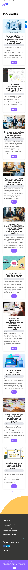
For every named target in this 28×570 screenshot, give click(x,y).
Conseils (6, 45)
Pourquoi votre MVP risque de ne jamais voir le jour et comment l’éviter (14, 181)
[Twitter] (26, 24)
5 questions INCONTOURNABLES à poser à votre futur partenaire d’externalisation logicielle (14, 228)
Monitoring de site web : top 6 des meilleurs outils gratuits (14, 466)
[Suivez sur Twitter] (9, 546)
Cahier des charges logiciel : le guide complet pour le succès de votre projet (14, 418)
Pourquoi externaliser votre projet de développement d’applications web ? (14, 134)
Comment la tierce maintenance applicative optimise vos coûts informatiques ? (14, 39)
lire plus (14, 62)
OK (14, 568)
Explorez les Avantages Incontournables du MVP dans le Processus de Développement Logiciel (14, 323)
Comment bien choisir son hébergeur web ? (14, 373)
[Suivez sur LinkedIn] (7, 546)
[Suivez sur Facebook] (4, 546)
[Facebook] (26, 27)
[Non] (26, 565)
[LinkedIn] (26, 22)
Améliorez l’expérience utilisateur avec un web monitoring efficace (14, 88)
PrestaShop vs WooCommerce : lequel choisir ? (14, 275)
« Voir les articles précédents (17, 492)
